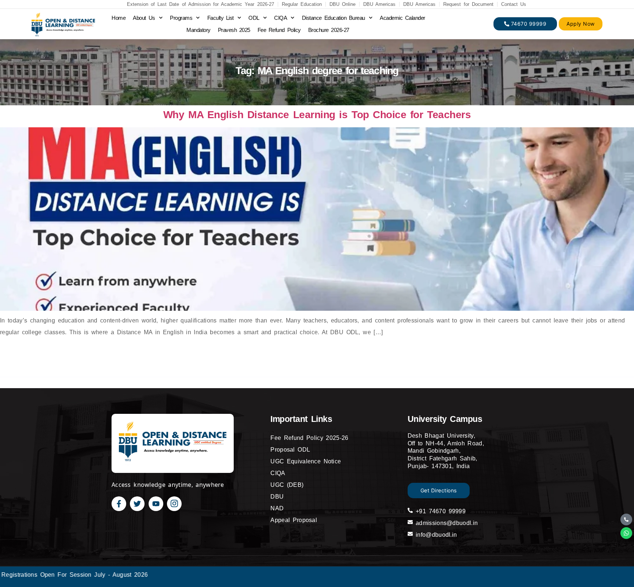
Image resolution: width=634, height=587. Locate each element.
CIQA (280, 18)
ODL (253, 18)
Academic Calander (402, 18)
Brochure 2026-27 (328, 30)
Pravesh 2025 (234, 30)
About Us (144, 18)
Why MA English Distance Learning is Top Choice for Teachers (317, 114)
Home (118, 18)
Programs (181, 18)
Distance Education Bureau (333, 18)
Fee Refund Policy (279, 30)
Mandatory (198, 30)
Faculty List (220, 18)
